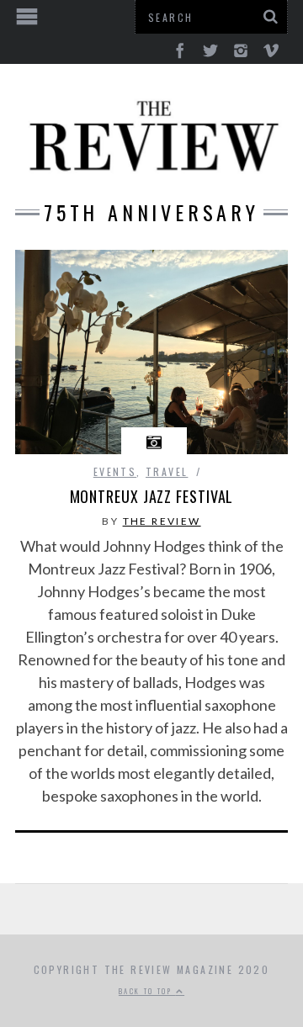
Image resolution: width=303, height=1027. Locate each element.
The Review (162, 521)
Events (114, 471)
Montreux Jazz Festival (152, 496)
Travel (167, 471)
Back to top (147, 991)
